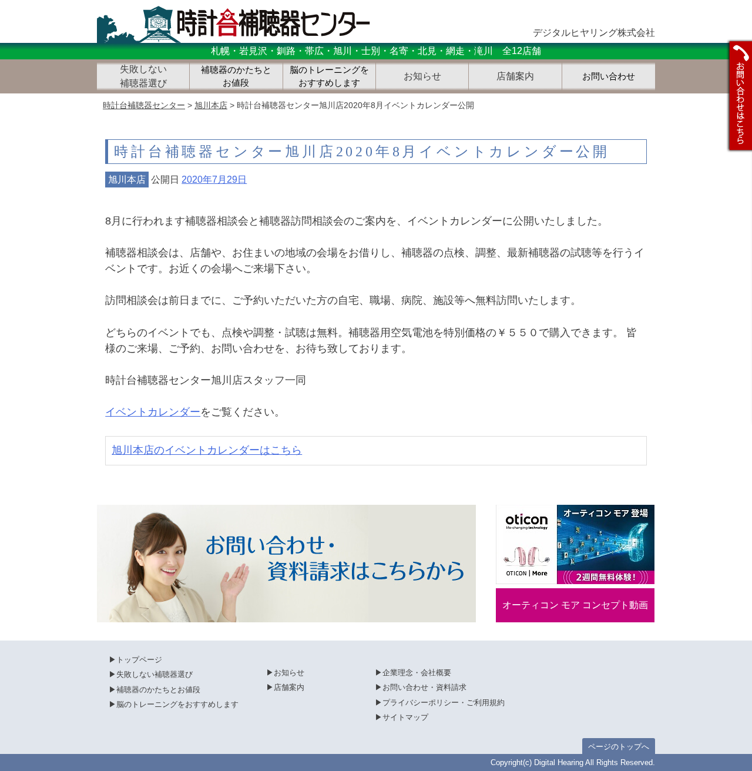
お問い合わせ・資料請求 (424, 687)
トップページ (139, 659)
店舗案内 (289, 687)
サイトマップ (405, 717)
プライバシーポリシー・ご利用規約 (443, 702)
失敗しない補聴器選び (154, 674)
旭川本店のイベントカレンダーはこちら (207, 450)
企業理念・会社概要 (416, 672)
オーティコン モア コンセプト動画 (575, 605)
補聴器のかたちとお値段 (236, 76)
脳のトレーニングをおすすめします (329, 76)
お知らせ (289, 672)
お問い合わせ (608, 76)
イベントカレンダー (152, 412)
